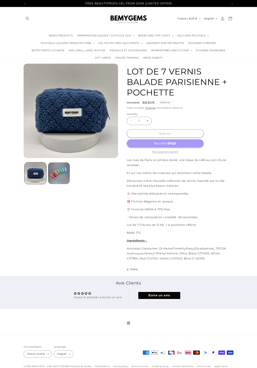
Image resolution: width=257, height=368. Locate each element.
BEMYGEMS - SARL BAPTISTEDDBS (51, 366)
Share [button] (134, 269)
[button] (27, 18)
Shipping (150, 107)
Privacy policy (120, 366)
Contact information (183, 366)
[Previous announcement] (25, 3)
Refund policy (102, 366)
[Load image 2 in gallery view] (59, 173)
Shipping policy (160, 366)
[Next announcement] (232, 3)
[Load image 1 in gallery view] (35, 173)
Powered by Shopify (81, 366)
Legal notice (221, 366)
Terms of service (140, 366)
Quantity (132, 113)
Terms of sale (204, 366)
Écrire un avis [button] (159, 295)
